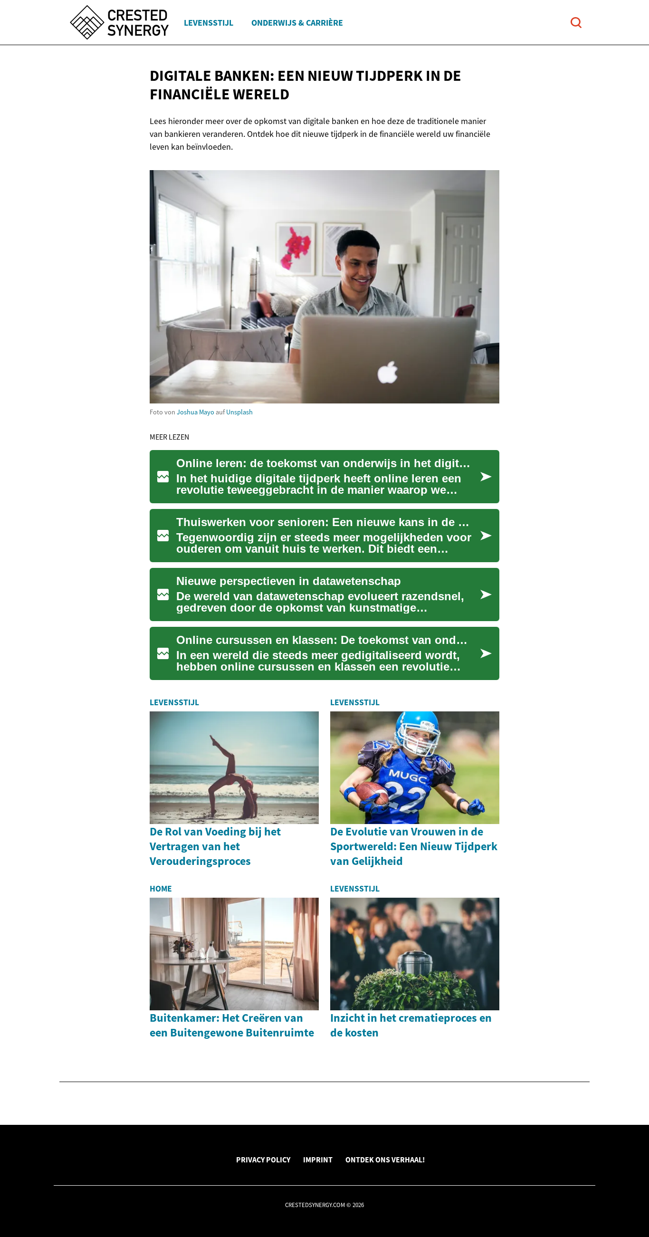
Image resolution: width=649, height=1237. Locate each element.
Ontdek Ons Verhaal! (385, 1159)
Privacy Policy (263, 1159)
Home (161, 888)
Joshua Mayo (195, 412)
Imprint (318, 1159)
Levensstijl (208, 22)
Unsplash (239, 412)
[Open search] (576, 22)
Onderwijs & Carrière (297, 22)
